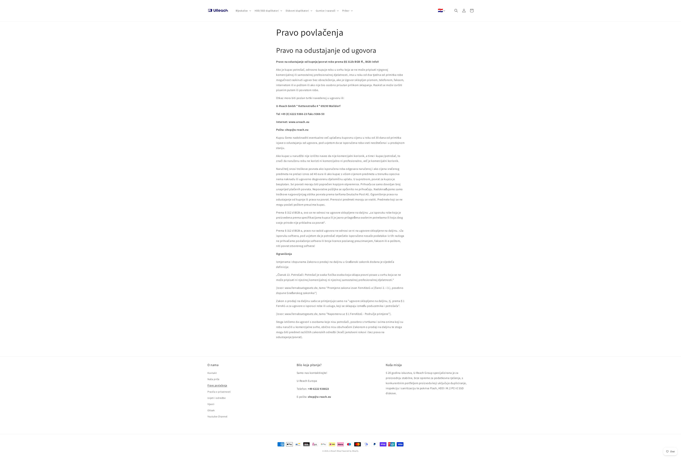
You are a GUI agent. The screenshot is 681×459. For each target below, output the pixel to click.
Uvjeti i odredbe (216, 398)
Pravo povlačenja (217, 385)
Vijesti (210, 404)
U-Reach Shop (335, 451)
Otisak (211, 410)
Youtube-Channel (217, 416)
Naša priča (213, 379)
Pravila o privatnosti (219, 391)
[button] (243, 10)
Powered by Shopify (350, 451)
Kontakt (212, 373)
